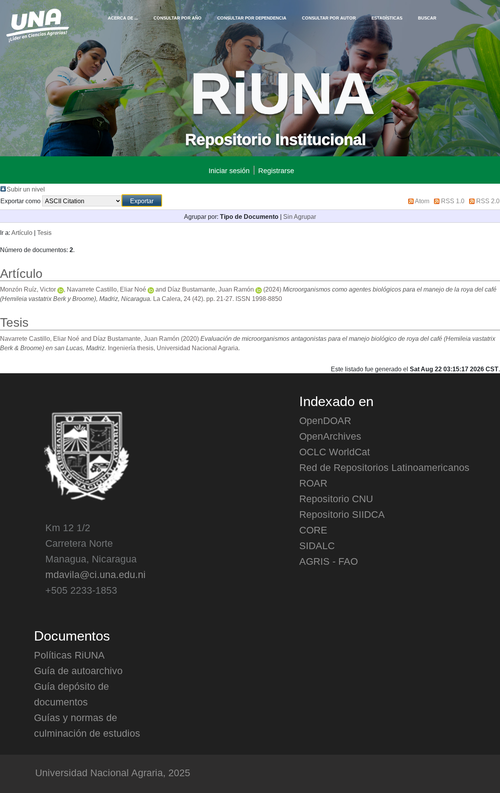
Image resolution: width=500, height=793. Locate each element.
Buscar (427, 17)
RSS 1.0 (452, 200)
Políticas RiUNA (69, 655)
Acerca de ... (123, 17)
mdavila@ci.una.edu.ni (95, 574)
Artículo (21, 232)
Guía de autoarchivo (78, 670)
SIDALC (317, 545)
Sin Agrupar (299, 216)
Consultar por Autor (329, 17)
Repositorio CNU (336, 498)
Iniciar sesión (229, 170)
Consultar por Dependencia (251, 17)
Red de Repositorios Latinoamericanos (384, 467)
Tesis (44, 232)
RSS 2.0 (488, 200)
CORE (313, 529)
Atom (422, 200)
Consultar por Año (178, 17)
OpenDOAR (325, 420)
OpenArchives (330, 436)
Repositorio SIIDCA (342, 514)
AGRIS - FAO (328, 561)
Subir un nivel (26, 188)
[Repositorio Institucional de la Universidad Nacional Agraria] (37, 24)
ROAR (313, 483)
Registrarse (276, 170)
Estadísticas (386, 17)
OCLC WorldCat (334, 451)
